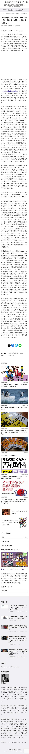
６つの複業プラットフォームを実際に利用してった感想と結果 (18, 617)
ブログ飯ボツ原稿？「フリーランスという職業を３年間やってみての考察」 (14, 385)
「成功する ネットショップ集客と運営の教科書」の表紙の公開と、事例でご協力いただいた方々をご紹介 (14, 501)
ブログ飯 (11, 355)
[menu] (26, 2)
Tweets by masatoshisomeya (10, 667)
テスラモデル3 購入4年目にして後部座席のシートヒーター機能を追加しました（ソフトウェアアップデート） (18, 652)
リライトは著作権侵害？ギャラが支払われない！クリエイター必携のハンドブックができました (14, 432)
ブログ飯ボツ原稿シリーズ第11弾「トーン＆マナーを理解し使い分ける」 (10, 522)
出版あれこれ (9, 13)
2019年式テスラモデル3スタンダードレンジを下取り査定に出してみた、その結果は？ (18, 607)
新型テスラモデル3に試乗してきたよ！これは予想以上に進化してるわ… (18, 627)
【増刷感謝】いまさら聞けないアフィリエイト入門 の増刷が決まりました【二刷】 (14, 477)
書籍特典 (17, 13)
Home (2, 13)
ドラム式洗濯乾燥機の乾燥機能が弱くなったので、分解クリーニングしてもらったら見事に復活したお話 (18, 639)
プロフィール (22, 742)
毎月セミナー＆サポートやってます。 (13, 569)
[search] (26, 537)
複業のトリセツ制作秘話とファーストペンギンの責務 (14, 408)
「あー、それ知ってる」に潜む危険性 (19, 512)
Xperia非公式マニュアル (10, 91)
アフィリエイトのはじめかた (9, 455)
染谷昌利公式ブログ (14, 2)
